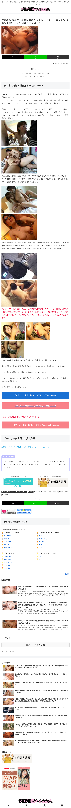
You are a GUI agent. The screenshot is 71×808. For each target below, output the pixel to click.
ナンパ (56, 491)
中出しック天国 (64, 491)
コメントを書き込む (35, 645)
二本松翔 (5, 494)
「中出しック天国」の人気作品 (33, 76)
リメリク (19, 491)
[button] (58, 57)
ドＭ (50, 491)
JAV (4, 491)
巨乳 (25, 491)
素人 (31, 491)
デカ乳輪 (37, 491)
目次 (32, 69)
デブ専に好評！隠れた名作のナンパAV (36, 73)
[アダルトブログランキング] (8, 513)
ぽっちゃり (11, 491)
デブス (44, 491)
